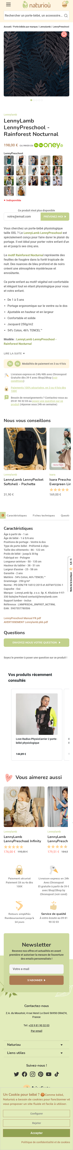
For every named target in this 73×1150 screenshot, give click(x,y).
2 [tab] (34, 100)
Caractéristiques (17, 515)
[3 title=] (59, 490)
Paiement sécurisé (19, 878)
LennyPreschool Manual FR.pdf (22, 618)
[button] (7, 724)
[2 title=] (55, 490)
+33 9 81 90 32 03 (39, 1025)
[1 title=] (51, 490)
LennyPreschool (13, 153)
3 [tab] (36, 100)
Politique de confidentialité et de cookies (45, 1142)
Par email (36, 1030)
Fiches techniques (44, 515)
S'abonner (34, 980)
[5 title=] (67, 490)
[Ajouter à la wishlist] (64, 34)
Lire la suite (13, 353)
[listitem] (36, 725)
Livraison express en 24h (54, 878)
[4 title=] (63, 490)
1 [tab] (31, 100)
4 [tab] (39, 100)
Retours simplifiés (19, 914)
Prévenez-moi (53, 216)
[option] (25, 463)
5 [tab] (42, 100)
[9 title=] (64, 847)
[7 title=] (60, 847)
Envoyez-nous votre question (35, 642)
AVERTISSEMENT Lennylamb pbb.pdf (26, 622)
